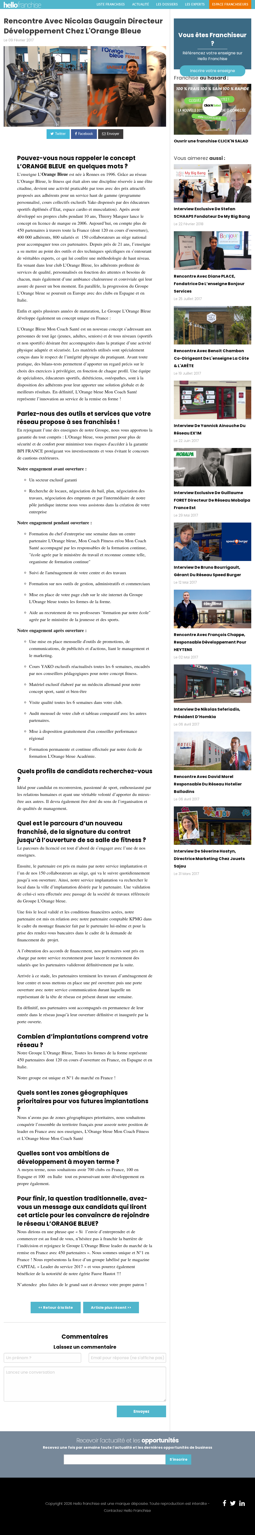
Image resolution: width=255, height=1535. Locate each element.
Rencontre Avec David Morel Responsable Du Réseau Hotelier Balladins (208, 784)
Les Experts (195, 4)
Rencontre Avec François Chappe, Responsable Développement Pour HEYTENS (210, 642)
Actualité (140, 4)
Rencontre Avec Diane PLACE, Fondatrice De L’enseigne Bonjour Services (209, 283)
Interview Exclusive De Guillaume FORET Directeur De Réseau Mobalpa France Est (212, 500)
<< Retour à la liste (55, 1307)
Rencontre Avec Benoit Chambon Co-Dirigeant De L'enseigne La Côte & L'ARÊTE (211, 358)
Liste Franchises (111, 4)
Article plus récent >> (111, 1307)
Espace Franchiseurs (230, 4)
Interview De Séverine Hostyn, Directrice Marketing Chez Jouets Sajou (209, 858)
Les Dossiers (167, 4)
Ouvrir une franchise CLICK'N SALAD (211, 141)
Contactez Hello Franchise (127, 1510)
